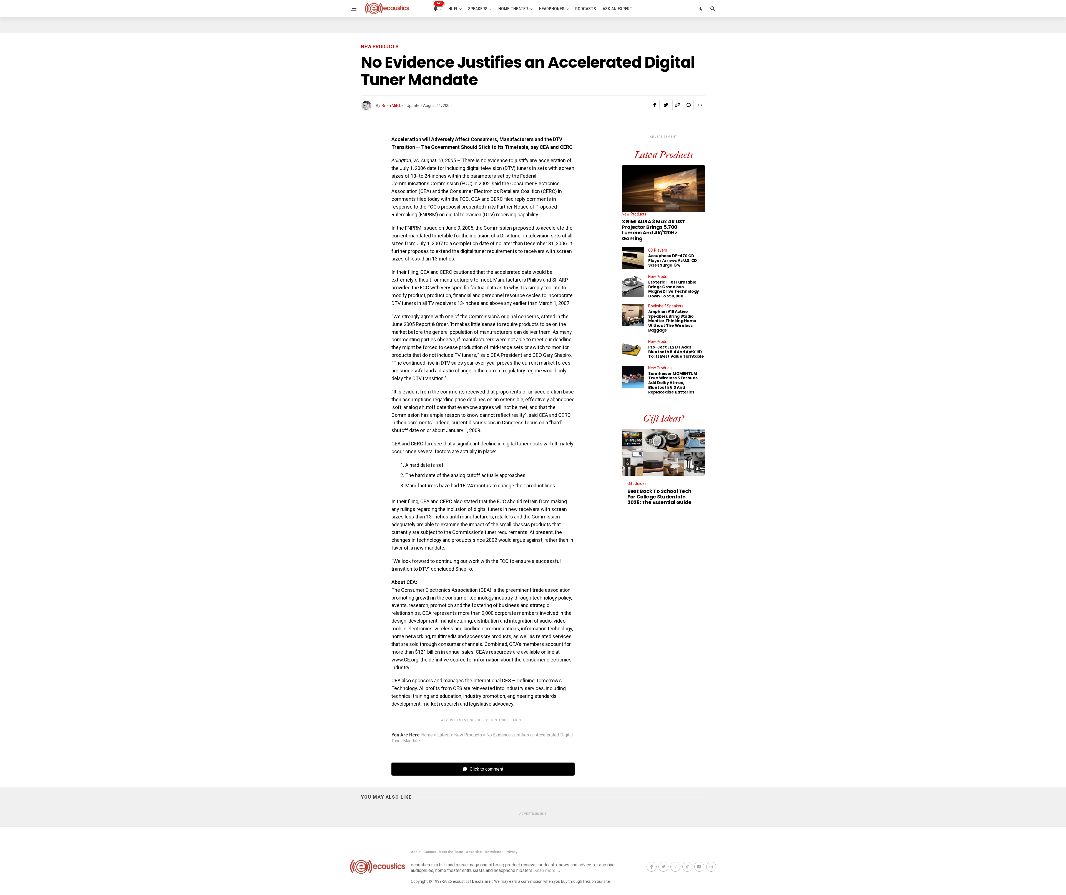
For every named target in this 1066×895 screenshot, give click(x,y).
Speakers (477, 8)
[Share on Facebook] (655, 105)
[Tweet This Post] (666, 105)
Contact (429, 852)
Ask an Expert (617, 8)
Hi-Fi (452, 8)
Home (427, 735)
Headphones (551, 8)
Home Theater (513, 8)
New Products (468, 735)
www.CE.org (404, 660)
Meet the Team (451, 852)
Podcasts (585, 8)
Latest (443, 735)
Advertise (474, 852)
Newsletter (494, 852)
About (416, 852)
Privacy (511, 852)
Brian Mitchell (393, 105)
